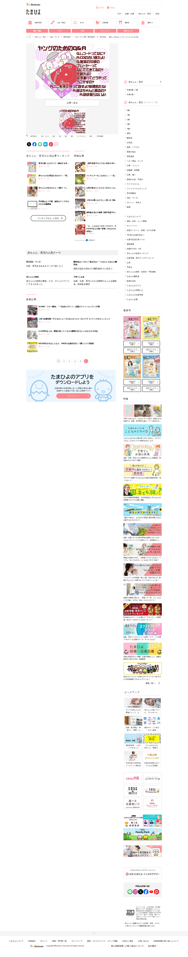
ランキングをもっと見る (48, 218)
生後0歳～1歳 (132, 90)
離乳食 (127, 22)
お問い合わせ (143, 941)
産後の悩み (131, 151)
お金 (128, 262)
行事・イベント (133, 165)
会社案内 (152, 945)
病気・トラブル (133, 147)
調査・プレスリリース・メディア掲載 (102, 941)
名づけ (82, 22)
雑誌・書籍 (37, 31)
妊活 (157, 14)
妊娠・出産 (129, 14)
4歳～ (91, 136)
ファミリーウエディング (137, 188)
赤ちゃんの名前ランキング (137, 253)
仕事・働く (131, 174)
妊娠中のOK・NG (134, 248)
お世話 (129, 142)
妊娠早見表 (38, 22)
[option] (72, 71)
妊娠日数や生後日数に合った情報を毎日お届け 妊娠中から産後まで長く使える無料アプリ (73, 389)
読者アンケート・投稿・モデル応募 (141, 230)
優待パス (150, 22)
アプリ (60, 31)
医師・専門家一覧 (59, 941)
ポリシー (43, 941)
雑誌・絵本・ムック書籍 (137, 221)
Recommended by (80, 240)
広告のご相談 (127, 941)
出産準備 (105, 22)
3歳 (72, 136)
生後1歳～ (131, 94)
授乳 (128, 133)
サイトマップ (76, 941)
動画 (128, 207)
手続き (129, 267)
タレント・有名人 (134, 202)
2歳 (66, 136)
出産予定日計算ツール (136, 239)
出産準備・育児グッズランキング (140, 258)
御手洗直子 (67, 37)
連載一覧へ (150, 683)
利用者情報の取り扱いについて (166, 941)
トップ (28, 37)
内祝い (113, 7)
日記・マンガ (54, 37)
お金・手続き (61, 22)
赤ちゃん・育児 (144, 14)
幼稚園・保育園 (133, 170)
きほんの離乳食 (133, 276)
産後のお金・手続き (135, 179)
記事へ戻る (72, 102)
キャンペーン (105, 31)
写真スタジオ (128, 31)
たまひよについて (134, 216)
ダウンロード (73, 396)
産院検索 (130, 244)
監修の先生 (131, 281)
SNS (82, 31)
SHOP (101, 7)
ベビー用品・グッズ (135, 161)
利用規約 (31, 941)
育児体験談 (100, 136)
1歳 (60, 136)
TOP (119, 14)
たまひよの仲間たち (135, 290)
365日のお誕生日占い (135, 235)
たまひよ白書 (132, 299)
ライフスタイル (81, 136)
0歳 (54, 136)
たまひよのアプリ (134, 285)
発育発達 (130, 156)
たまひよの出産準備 (135, 294)
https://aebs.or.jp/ (141, 918)
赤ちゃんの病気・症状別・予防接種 (141, 271)
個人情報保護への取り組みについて (127, 945)
